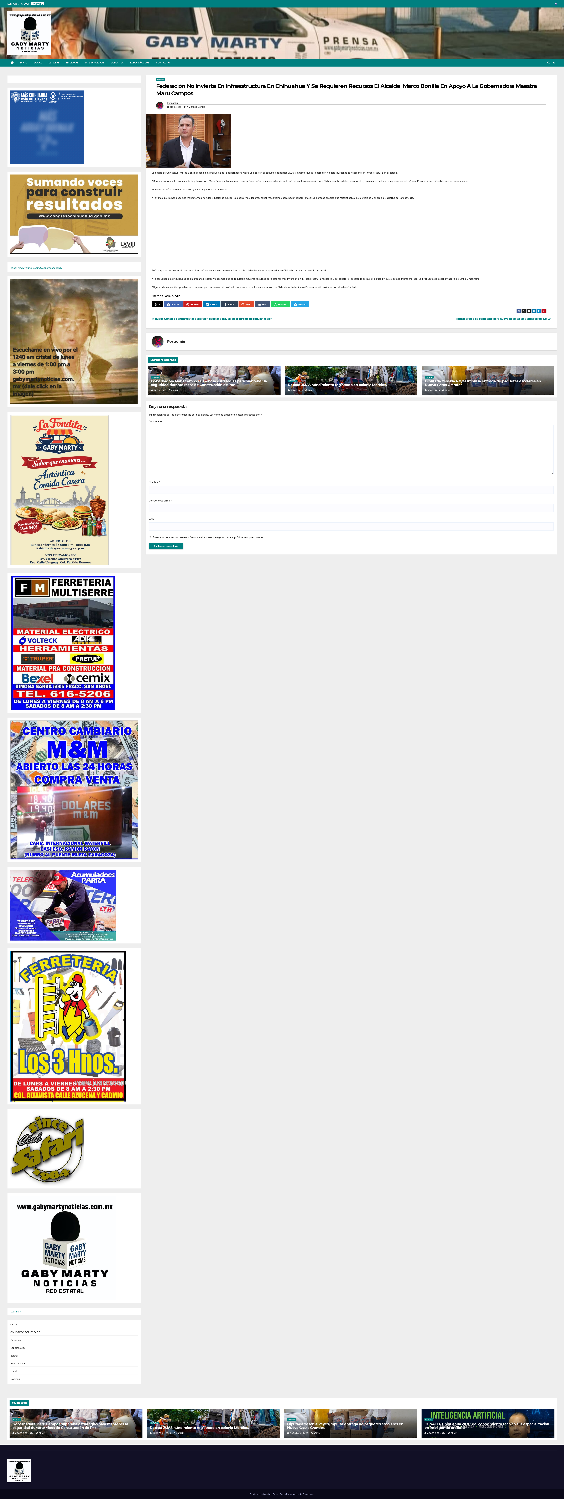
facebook (175, 304)
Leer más (15, 1312)
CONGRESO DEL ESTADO (25, 1332)
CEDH (13, 1324)
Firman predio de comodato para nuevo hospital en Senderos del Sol (502, 319)
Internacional (95, 62)
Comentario (156, 421)
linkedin (213, 304)
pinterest (194, 304)
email (264, 304)
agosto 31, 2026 (24, 1433)
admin (174, 103)
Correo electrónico (160, 500)
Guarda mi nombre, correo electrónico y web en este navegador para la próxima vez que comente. (208, 537)
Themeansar (308, 1494)
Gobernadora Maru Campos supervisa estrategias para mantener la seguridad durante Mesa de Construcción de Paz (209, 383)
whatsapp (282, 304)
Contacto (163, 62)
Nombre (154, 482)
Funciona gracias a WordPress (264, 1494)
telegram (302, 304)
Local (38, 62)
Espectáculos (140, 62)
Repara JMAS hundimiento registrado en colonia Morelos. (337, 385)
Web (151, 518)
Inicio (23, 62)
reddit (248, 304)
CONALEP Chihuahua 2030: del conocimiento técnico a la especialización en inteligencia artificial (486, 1426)
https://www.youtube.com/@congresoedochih (36, 267)
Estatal (54, 62)
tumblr (231, 304)
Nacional (72, 62)
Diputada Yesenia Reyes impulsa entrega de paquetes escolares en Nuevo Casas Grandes (483, 383)
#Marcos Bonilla (196, 106)
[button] (548, 62)
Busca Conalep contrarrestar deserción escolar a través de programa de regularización (213, 319)
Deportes (117, 62)
